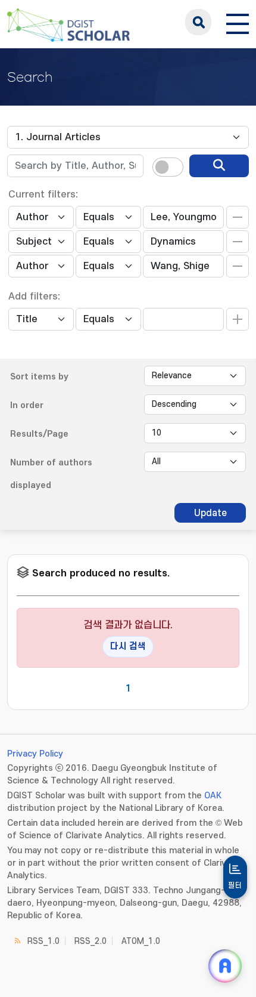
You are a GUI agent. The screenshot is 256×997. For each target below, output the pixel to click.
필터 (235, 885)
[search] (219, 166)
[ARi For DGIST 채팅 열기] (225, 966)
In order (26, 405)
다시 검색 (128, 646)
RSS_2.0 (90, 941)
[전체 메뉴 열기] (237, 22)
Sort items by (39, 377)
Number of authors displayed (51, 474)
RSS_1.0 (43, 941)
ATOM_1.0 (140, 941)
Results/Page (39, 434)
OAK (212, 796)
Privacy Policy (35, 754)
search (198, 22)
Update (210, 513)
